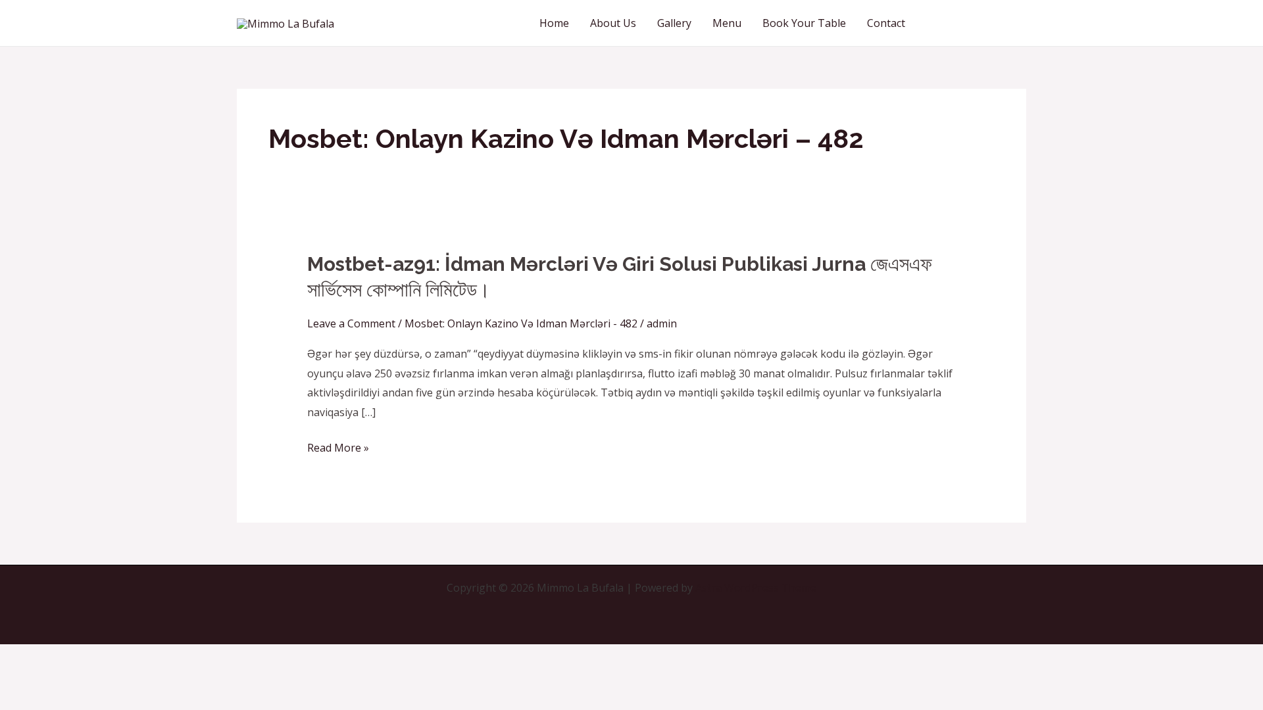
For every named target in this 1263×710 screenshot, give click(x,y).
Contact (886, 23)
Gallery (674, 23)
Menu (726, 23)
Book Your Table (804, 23)
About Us (613, 23)
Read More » (338, 448)
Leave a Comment (351, 323)
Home (554, 23)
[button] (977, 23)
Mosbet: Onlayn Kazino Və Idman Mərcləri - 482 (521, 323)
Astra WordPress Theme (755, 587)
